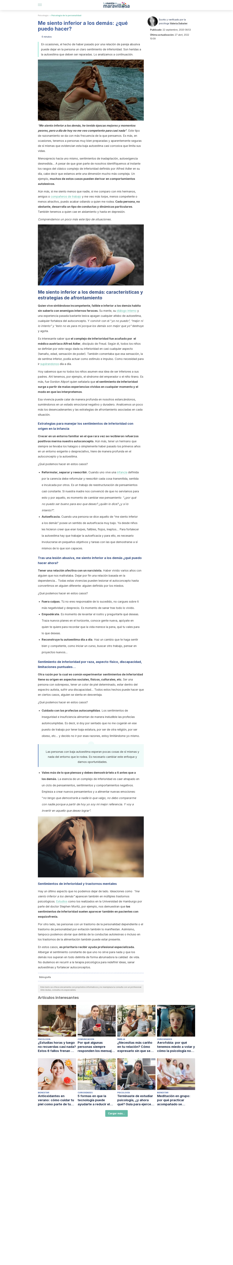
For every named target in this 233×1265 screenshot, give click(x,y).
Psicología (43, 15)
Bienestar (43, 1092)
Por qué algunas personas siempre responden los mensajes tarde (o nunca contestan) (96, 1047)
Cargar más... (116, 1113)
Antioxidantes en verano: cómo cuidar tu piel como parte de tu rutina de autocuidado (56, 1100)
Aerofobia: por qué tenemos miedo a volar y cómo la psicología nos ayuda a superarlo (176, 1047)
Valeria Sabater (179, 23)
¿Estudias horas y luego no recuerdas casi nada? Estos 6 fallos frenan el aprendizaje (57, 1047)
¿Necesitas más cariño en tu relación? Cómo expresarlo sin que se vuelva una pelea (134, 1047)
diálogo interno (126, 310)
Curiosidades (164, 1039)
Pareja (121, 1039)
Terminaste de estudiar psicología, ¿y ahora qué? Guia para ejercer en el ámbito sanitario (135, 1100)
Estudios (61, 901)
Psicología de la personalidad (66, 15)
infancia (122, 472)
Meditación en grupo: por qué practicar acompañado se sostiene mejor (173, 1100)
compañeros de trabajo (66, 196)
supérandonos (49, 364)
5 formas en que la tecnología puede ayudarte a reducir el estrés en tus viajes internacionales (94, 1100)
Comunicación (86, 1039)
